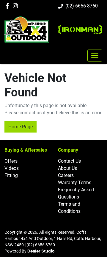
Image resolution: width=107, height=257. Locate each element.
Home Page (20, 127)
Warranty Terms (74, 182)
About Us (67, 168)
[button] (94, 55)
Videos (11, 168)
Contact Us (69, 161)
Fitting (11, 175)
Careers (66, 175)
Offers (11, 161)
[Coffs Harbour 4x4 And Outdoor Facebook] (8, 6)
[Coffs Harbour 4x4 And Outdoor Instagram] (16, 6)
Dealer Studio (41, 251)
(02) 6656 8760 (81, 6)
